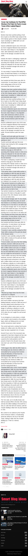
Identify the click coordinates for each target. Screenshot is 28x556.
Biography (3, 540)
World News (4, 19)
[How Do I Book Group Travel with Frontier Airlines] (20, 461)
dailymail (5, 429)
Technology (3, 538)
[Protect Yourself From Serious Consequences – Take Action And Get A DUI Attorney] (4, 512)
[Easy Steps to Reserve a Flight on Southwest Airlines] (7, 461)
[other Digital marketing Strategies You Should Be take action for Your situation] (4, 524)
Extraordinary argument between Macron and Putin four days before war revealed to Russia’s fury (20, 447)
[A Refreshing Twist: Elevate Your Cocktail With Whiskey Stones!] (4, 518)
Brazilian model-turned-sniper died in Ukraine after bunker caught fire (7, 446)
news (10, 429)
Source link (4, 426)
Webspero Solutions (17, 553)
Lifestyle (2, 543)
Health (2, 546)
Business (2, 535)
